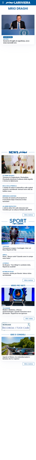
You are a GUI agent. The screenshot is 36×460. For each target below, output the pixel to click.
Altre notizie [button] (28, 215)
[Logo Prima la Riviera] (18, 2)
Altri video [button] (29, 318)
